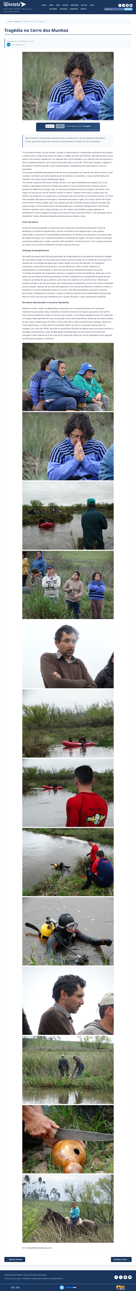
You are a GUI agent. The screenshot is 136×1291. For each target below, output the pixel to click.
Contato (83, 9)
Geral (58, 5)
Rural (92, 5)
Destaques (63, 9)
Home (10, 21)
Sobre (51, 5)
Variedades (74, 9)
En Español (53, 9)
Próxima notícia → (121, 1259)
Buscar (128, 9)
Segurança (75, 5)
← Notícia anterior (15, 1259)
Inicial (44, 5)
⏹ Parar (60, 126)
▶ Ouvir (50, 126)
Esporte (65, 5)
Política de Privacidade (12, 1279)
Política (84, 5)
